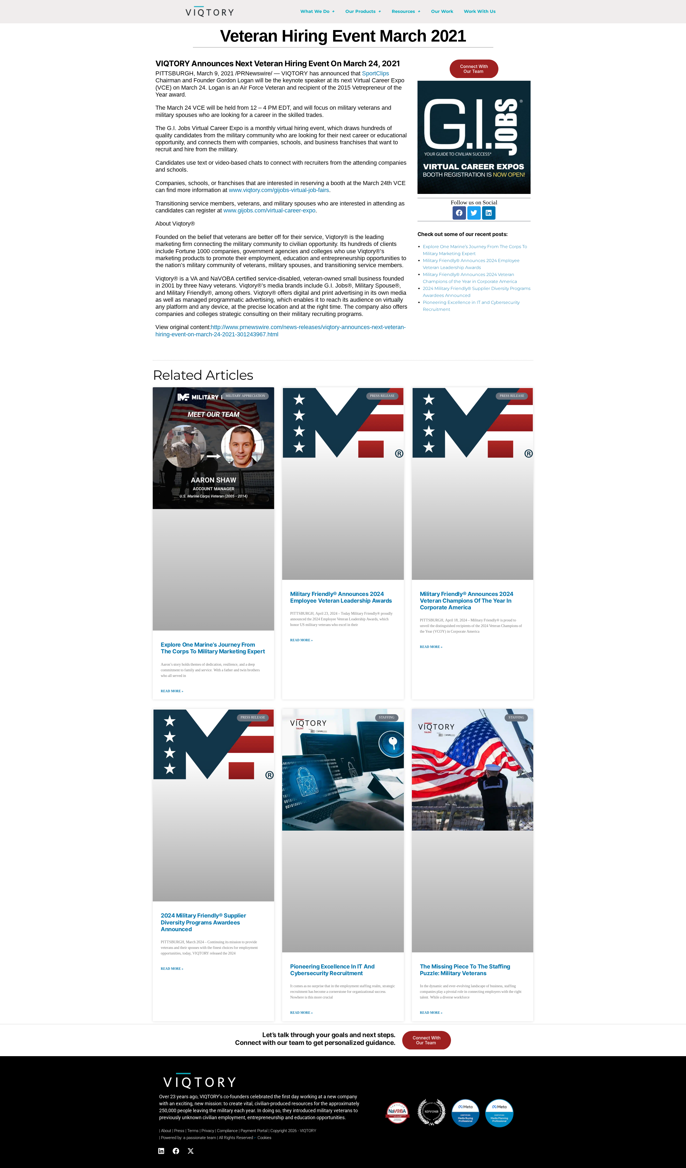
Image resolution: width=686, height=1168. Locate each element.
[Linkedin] (488, 213)
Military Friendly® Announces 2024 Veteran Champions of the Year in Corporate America (466, 601)
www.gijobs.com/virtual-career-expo (269, 210)
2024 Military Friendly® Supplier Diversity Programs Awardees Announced (203, 922)
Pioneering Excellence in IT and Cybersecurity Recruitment (332, 970)
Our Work (442, 11)
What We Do (314, 11)
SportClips (375, 73)
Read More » (172, 691)
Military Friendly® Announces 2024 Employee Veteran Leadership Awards (341, 597)
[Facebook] (459, 213)
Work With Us (480, 11)
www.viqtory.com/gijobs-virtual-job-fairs (279, 190)
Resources (403, 11)
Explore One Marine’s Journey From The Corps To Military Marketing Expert (213, 648)
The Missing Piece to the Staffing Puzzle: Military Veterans (465, 970)
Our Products (360, 11)
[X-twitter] (190, 1151)
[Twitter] (474, 213)
